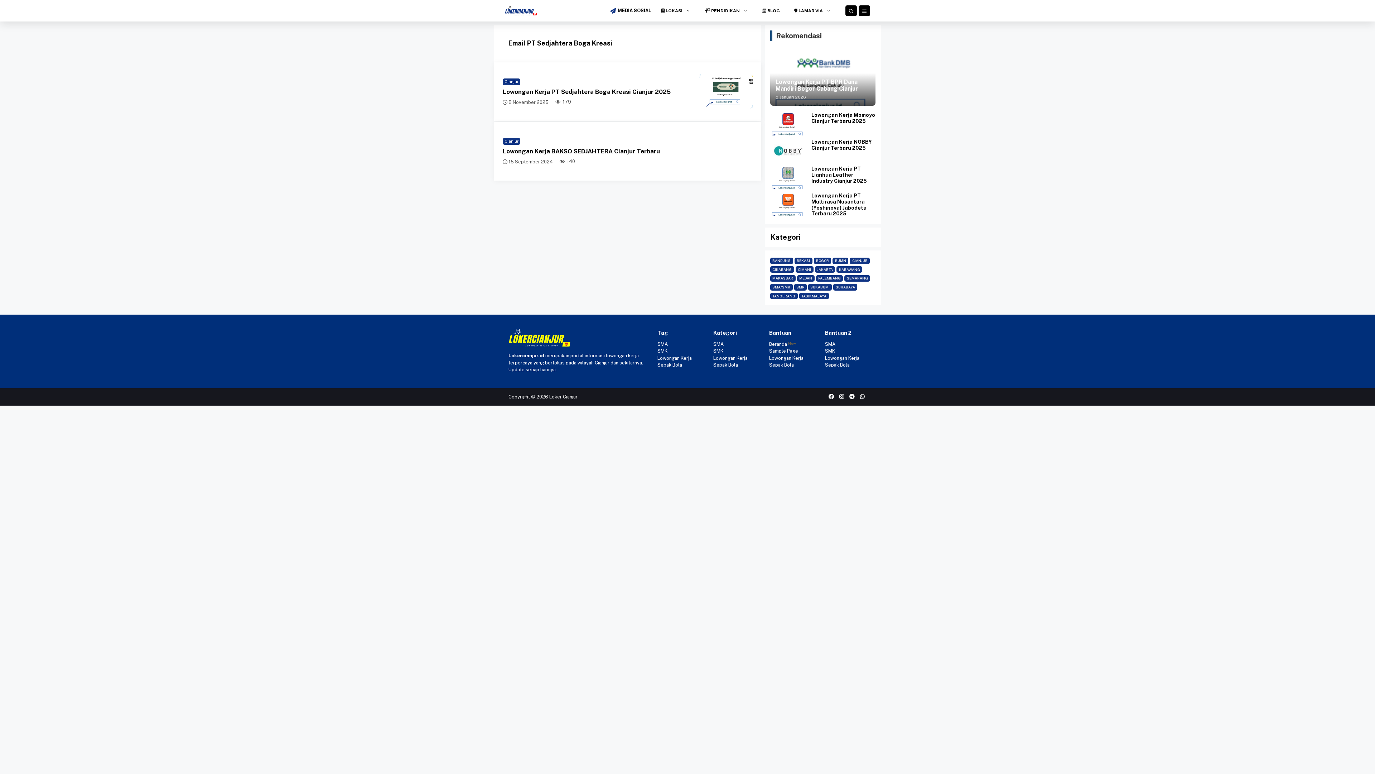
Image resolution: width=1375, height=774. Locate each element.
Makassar (782, 278)
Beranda (778, 344)
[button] (851, 10)
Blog (773, 10)
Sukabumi (820, 287)
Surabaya (845, 287)
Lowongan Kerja (674, 358)
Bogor (822, 260)
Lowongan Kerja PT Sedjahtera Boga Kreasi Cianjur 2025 (587, 91)
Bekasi (803, 260)
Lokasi (673, 10)
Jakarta (825, 269)
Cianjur (511, 82)
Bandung (781, 260)
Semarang (857, 278)
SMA (662, 344)
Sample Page (783, 351)
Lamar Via (810, 10)
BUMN (840, 260)
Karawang (849, 269)
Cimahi (804, 269)
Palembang (829, 278)
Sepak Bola (669, 365)
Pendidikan (725, 10)
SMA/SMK (781, 287)
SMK (662, 351)
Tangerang (783, 296)
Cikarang (782, 269)
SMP (800, 287)
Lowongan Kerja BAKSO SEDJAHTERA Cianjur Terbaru (581, 151)
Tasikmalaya (813, 296)
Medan (805, 278)
